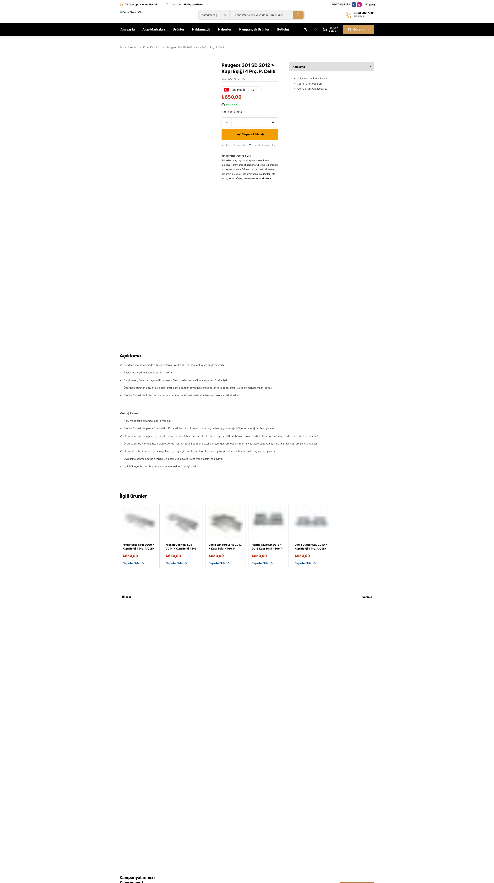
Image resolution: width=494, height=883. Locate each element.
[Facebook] (354, 4)
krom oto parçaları (268, 164)
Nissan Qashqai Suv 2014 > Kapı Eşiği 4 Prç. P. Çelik (181, 548)
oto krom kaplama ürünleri (257, 173)
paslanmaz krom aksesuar (258, 178)
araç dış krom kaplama (244, 160)
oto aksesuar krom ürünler (236, 169)
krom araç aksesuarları (245, 164)
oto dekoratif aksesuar (263, 169)
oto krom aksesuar (231, 173)
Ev (121, 47)
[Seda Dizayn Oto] (135, 15)
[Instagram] (359, 4)
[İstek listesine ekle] (223, 145)
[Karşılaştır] (250, 145)
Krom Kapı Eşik (152, 47)
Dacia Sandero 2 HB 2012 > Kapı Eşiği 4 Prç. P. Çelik (225, 548)
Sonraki (367, 596)
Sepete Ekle (251, 134)
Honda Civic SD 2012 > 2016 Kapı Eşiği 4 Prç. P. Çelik (267, 548)
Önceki (126, 596)
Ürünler (132, 47)
